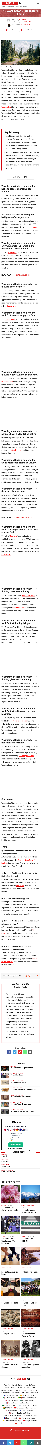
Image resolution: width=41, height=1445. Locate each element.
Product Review (9, 1388)
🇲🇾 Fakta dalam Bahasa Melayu (19, 1413)
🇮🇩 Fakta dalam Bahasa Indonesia (25, 1408)
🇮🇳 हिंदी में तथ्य (7, 1408)
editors (30, 1015)
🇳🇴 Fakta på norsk (12, 1403)
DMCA (18, 1390)
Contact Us (21, 1388)
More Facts (16, 1393)
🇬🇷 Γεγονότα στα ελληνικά (28, 1405)
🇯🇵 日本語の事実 (11, 1410)
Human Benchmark (8, 1172)
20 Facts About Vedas (18, 1082)
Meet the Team (30, 1385)
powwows (20, 885)
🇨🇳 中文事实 (19, 1423)
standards (19, 1012)
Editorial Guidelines (28, 30)
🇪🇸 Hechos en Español (27, 1395)
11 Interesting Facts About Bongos (23, 1089)
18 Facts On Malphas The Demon (22, 1111)
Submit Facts (5, 1393)
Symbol (4, 1156)
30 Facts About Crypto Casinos (21, 1068)
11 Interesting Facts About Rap (30, 1366)
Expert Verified (12, 30)
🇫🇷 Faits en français (11, 1395)
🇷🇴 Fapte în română (10, 1418)
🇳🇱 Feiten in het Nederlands (12, 1415)
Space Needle (10, 319)
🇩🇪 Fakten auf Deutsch (30, 1393)
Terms (24, 1390)
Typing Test (5, 1166)
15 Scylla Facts (8, 1334)
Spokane (13, 536)
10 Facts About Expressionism (21, 1104)
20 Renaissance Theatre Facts (28, 1335)
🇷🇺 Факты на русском (27, 1418)
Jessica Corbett (25, 25)
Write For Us (31, 1388)
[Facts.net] (13, 3)
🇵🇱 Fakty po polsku (30, 1415)
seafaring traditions (26, 756)
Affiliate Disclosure (7, 1390)
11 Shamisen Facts (9, 1303)
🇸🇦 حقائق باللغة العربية (9, 1405)
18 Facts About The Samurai (20, 1097)
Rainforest (12, 252)
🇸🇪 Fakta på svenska (27, 1400)
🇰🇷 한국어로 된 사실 (26, 1410)
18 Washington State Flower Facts (9, 1209)
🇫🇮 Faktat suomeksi (26, 1403)
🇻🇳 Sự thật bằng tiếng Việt (12, 1421)
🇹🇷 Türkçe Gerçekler (30, 1421)
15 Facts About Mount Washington (29, 1211)
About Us (7, 1385)
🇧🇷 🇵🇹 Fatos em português (27, 1398)
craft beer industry (19, 608)
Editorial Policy (17, 1385)
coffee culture (10, 306)
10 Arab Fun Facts (16, 1075)
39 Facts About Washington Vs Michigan (8, 1240)
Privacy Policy (33, 1390)
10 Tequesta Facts (29, 1272)
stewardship (6, 555)
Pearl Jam (33, 227)
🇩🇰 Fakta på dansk (11, 1400)
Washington (6, 107)
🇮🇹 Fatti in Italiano (9, 1398)
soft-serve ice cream (19, 721)
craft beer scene (28, 595)
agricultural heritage (15, 450)
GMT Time (5, 1161)
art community (7, 382)
